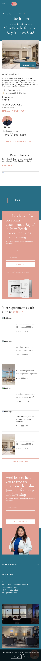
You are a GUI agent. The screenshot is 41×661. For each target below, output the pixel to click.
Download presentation (18, 142)
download (20, 264)
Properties (7, 574)
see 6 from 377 (20, 462)
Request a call (20, 522)
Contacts (5, 582)
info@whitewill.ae (9, 593)
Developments (9, 564)
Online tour (28, 65)
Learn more (28, 657)
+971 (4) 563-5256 (10, 590)
